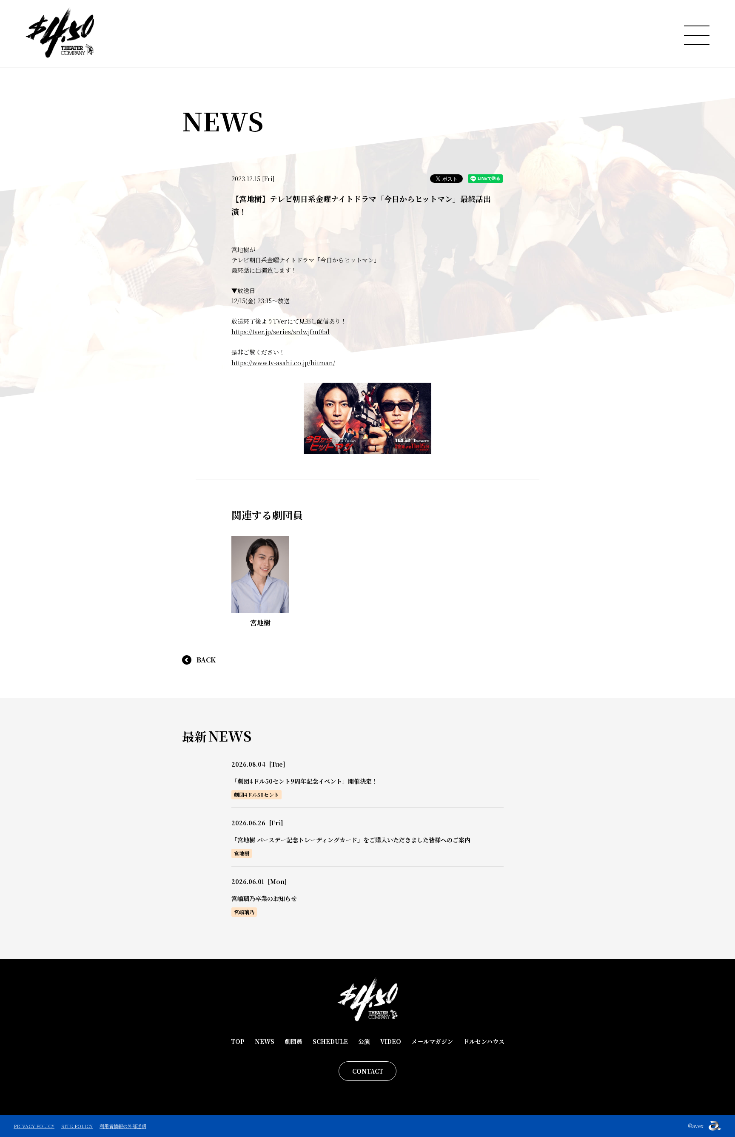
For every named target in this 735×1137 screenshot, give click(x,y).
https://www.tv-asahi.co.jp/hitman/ (283, 362)
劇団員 (293, 1041)
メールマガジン (432, 1041)
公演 (364, 1041)
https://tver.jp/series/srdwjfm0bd (280, 331)
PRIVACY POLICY (34, 1126)
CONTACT (367, 1071)
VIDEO (390, 1041)
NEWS (264, 1041)
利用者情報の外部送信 (123, 1126)
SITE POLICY (77, 1126)
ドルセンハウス (483, 1041)
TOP (238, 1041)
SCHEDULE (330, 1041)
